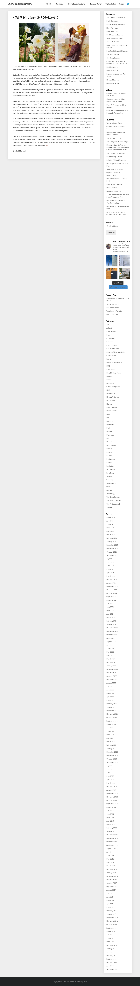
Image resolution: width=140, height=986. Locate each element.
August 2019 (111, 807)
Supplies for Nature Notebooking (113, 174)
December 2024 (112, 586)
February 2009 (111, 962)
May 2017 (110, 900)
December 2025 (112, 545)
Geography (110, 383)
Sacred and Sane (112, 315)
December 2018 (112, 835)
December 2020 (112, 752)
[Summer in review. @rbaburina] (111, 273)
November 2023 (112, 631)
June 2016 (110, 938)
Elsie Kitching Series (113, 373)
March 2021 (110, 742)
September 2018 (112, 845)
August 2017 (111, 890)
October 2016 (111, 924)
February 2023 (111, 662)
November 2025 (112, 548)
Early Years (110, 369)
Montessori (110, 435)
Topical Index (110, 4)
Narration (110, 442)
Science (109, 476)
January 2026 (111, 541)
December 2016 (112, 917)
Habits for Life (111, 188)
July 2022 (110, 686)
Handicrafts (110, 393)
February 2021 (111, 745)
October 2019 (111, 800)
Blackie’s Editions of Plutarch (117, 51)
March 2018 (110, 866)
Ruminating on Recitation (115, 184)
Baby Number (111, 331)
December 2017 (112, 876)
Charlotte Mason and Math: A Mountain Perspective (117, 112)
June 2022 (110, 690)
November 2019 (112, 797)
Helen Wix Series (112, 397)
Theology (110, 507)
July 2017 (110, 893)
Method (109, 431)
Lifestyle (109, 421)
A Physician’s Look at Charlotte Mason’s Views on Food (117, 196)
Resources (60, 4)
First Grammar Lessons (114, 35)
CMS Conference (112, 349)
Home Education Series (77, 4)
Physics (109, 449)
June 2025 (110, 566)
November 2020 (112, 755)
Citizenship (110, 338)
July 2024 (110, 604)
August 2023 (111, 642)
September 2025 (112, 555)
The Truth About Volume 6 (115, 153)
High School (110, 400)
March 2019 (110, 824)
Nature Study (111, 445)
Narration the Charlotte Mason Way (117, 207)
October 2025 (111, 552)
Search (121, 4)
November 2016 (112, 921)
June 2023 (110, 648)
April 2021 (110, 738)
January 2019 (111, 831)
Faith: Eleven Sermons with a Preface (116, 46)
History (109, 404)
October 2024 (111, 593)
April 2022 (110, 697)
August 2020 (111, 766)
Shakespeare (111, 483)
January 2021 (111, 749)
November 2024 (112, 590)
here (46, 145)
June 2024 (110, 607)
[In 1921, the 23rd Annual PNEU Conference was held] (124, 273)
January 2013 (111, 949)
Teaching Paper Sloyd (114, 123)
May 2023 (110, 652)
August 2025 (111, 559)
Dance (108, 359)
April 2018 (110, 862)
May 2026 (110, 528)
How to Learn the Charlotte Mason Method (116, 133)
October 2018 (111, 842)
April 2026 (110, 531)
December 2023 (112, 628)
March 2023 (110, 659)
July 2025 (110, 562)
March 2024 (110, 617)
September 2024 (112, 597)
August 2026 (111, 517)
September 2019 (112, 804)
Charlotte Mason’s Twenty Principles (116, 94)
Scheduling (110, 473)
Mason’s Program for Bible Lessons (116, 106)
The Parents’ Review (113, 500)
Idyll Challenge (111, 407)
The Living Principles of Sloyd (117, 142)
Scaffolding (110, 469)
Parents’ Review (96, 4)
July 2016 (110, 935)
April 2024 (110, 614)
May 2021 (110, 735)
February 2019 (111, 828)
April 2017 (110, 904)
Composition (111, 356)
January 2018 (111, 873)
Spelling (109, 490)
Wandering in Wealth (114, 311)
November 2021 (112, 714)
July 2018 (110, 852)
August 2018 (111, 849)
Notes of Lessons (112, 80)
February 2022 (111, 704)
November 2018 (112, 838)
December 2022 (112, 669)
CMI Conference (112, 345)
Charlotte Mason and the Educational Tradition (115, 100)
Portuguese (110, 459)
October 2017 (111, 883)
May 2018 (110, 859)
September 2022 (112, 679)
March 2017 (110, 907)
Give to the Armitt (113, 83)
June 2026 (110, 524)
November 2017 (112, 880)
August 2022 (111, 683)
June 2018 (110, 855)
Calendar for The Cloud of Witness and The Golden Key (116, 62)
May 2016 (110, 942)
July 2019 (110, 811)
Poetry (109, 456)
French (108, 380)
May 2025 (110, 569)
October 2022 (111, 676)
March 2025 (110, 576)
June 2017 (110, 897)
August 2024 (111, 600)
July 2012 (110, 952)
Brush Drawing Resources (115, 24)
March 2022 (110, 700)
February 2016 (111, 945)
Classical (109, 342)
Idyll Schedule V (112, 67)
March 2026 (110, 535)
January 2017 (111, 914)
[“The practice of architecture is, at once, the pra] (111, 260)
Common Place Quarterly (115, 352)
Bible (108, 335)
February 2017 (111, 911)
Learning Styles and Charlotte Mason (117, 164)
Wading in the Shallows (114, 169)
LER (107, 418)
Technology (110, 493)
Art (107, 325)
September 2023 (112, 638)
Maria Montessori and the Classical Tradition (115, 201)
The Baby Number (112, 54)
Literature (110, 425)
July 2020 (110, 769)
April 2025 (110, 573)
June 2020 (110, 773)
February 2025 (111, 579)
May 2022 (110, 693)
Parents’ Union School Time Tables (116, 75)
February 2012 (111, 955)
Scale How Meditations (114, 38)
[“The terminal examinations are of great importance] (124, 260)
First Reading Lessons (114, 157)
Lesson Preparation (113, 191)
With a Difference (113, 304)
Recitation (110, 466)
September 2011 (112, 959)
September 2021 (112, 721)
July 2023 (110, 645)
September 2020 (112, 762)
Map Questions (112, 31)
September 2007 (112, 969)
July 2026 (110, 521)
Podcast (109, 452)
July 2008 (110, 966)
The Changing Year (113, 58)
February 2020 (111, 786)
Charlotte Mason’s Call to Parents (115, 127)
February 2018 (111, 869)
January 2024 (111, 624)
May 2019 (110, 817)
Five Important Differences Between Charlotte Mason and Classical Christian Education (117, 147)
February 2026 (111, 538)
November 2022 (112, 673)
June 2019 (110, 814)
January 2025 (111, 583)
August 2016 (111, 931)
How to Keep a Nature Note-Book (116, 180)
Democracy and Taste (114, 362)
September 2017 (112, 887)
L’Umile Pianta (111, 411)
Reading (109, 463)
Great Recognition (113, 387)
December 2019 (112, 793)
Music (108, 438)
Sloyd (108, 487)
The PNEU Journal (113, 504)
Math (108, 428)
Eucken (109, 376)
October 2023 (111, 635)
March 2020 (110, 783)
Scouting (109, 480)
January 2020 (111, 790)
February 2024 (111, 621)
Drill (108, 366)
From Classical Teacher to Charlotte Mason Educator (116, 213)
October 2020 (111, 759)
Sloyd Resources (112, 28)
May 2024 (110, 611)
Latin (108, 414)
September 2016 (112, 928)
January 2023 (111, 666)
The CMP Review (112, 42)
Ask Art (109, 328)
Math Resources (112, 21)
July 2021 (110, 728)
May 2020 (110, 776)
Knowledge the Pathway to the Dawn (117, 299)
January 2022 (111, 707)
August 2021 (111, 724)
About (48, 4)
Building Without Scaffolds (116, 160)
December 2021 (112, 711)
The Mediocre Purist (113, 138)
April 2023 (110, 655)
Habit (108, 390)
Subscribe (110, 222)
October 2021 (111, 717)
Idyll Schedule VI (112, 71)
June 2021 (110, 731)
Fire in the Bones (112, 308)
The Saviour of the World (115, 18)
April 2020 (110, 779)
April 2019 (110, 821)
